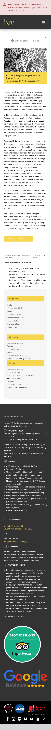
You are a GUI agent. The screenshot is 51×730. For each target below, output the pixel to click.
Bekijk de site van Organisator (18, 358)
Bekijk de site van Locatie (17, 388)
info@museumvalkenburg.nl (16, 541)
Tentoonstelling (13, 321)
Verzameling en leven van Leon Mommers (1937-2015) (18, 256)
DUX (22, 616)
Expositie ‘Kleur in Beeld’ (39, 256)
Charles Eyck (12, 327)
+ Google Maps (14, 378)
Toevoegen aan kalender (18, 239)
